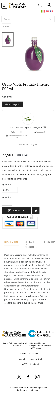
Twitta (21, 97)
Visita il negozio (12, 104)
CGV (24, 364)
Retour (6, 26)
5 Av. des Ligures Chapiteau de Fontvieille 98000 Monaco (40, 345)
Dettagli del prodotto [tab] (31, 244)
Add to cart (17, 210)
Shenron (23, 390)
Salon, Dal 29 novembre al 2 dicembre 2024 (14, 344)
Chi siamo (33, 353)
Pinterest (25, 97)
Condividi (16, 97)
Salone (23, 353)
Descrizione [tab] (11, 242)
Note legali (34, 364)
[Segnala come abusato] (44, 127)
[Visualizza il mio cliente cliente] (49, 5)
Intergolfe (37, 127)
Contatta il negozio (29, 144)
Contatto (23, 359)
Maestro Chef (35, 359)
